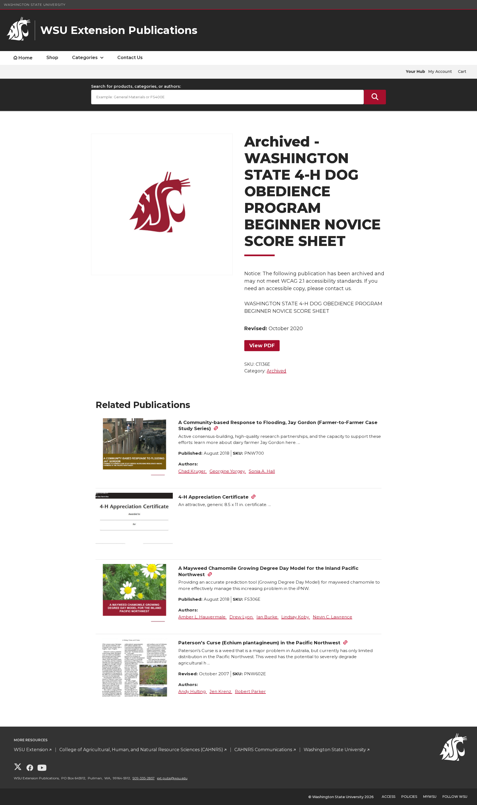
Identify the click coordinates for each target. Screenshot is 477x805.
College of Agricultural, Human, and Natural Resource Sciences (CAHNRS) (141, 749)
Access (388, 797)
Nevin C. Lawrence (332, 616)
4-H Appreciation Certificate (213, 497)
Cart (462, 71)
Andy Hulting (192, 691)
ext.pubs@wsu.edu (172, 778)
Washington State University (34, 4)
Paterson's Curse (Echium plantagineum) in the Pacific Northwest (259, 642)
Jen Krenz (221, 691)
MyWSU (429, 797)
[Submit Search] (375, 97)
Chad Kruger (192, 471)
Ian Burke (267, 616)
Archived (276, 371)
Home (25, 57)
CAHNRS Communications (263, 749)
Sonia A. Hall (262, 471)
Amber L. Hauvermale (202, 616)
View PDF (262, 346)
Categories (85, 57)
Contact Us (130, 57)
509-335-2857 (143, 778)
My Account (440, 71)
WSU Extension (31, 749)
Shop (52, 57)
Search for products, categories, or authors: (136, 86)
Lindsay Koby (295, 616)
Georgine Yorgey (228, 471)
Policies (409, 797)
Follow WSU (454, 797)
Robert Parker (250, 691)
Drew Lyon (241, 616)
